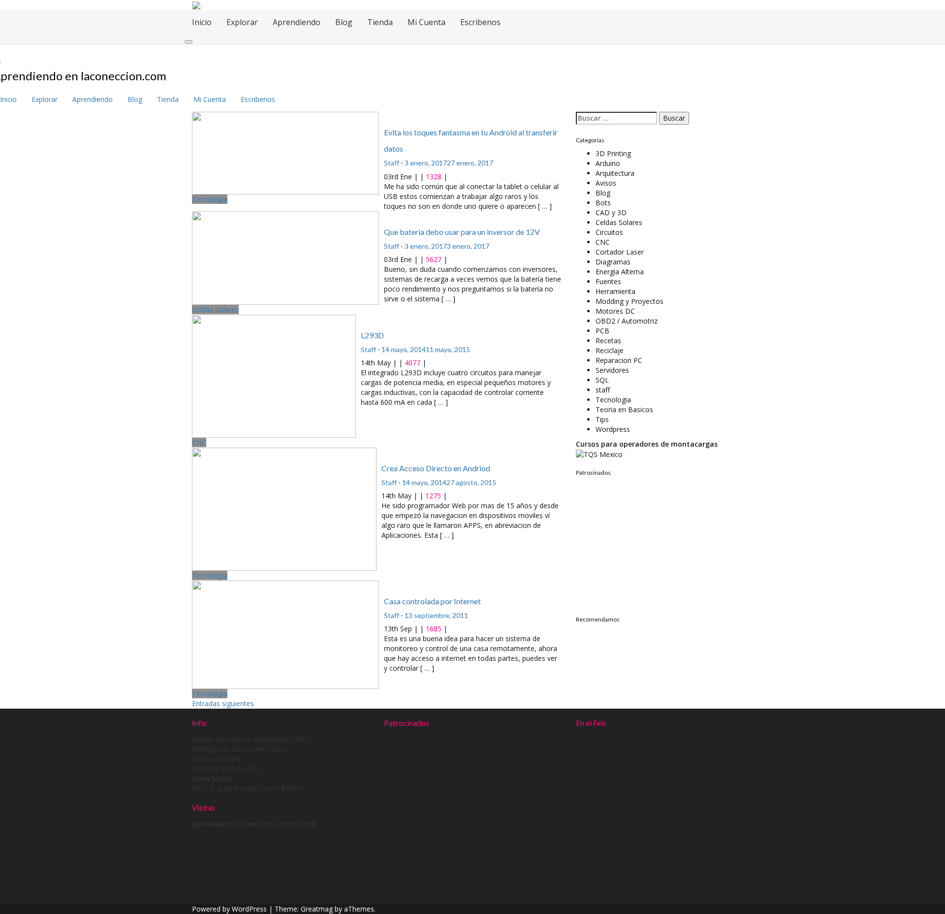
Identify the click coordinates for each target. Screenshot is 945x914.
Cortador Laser (620, 252)
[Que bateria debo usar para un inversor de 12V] (285, 257)
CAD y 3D (611, 212)
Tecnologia (209, 199)
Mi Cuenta (426, 22)
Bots (603, 202)
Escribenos (480, 22)
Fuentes (608, 281)
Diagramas (613, 261)
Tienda (380, 22)
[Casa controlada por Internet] (285, 634)
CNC (199, 442)
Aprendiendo (296, 22)
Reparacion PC (619, 360)
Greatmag (317, 909)
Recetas (608, 340)
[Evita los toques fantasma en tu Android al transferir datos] (285, 152)
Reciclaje (610, 350)
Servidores (612, 370)
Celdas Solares (215, 309)
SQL (602, 380)
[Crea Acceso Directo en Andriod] (284, 508)
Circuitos (609, 232)
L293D (372, 335)
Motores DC (615, 311)
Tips (602, 419)
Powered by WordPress (229, 909)
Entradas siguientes (223, 703)
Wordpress (613, 429)
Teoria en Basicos (624, 409)
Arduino (608, 163)
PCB (602, 330)
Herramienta (615, 291)
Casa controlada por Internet (432, 601)
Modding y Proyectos (629, 301)
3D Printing (613, 153)
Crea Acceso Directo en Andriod (435, 468)
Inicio (202, 22)
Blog (343, 22)
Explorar (242, 22)
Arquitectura (615, 173)
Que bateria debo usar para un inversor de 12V (462, 231)
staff (603, 389)
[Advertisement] (637, 542)
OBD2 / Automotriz (627, 321)
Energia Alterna (620, 271)
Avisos (606, 183)
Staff (391, 163)
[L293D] (274, 375)
